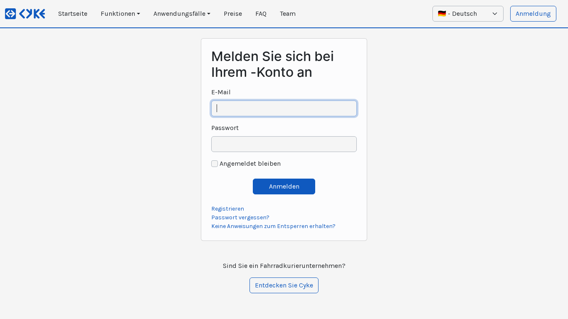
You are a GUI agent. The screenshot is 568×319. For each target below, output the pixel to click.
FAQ (261, 13)
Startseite (72, 13)
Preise (233, 13)
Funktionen (118, 13)
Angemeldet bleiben (250, 163)
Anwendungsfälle (179, 13)
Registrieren (227, 208)
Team (288, 13)
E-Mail (221, 92)
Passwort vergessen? (240, 217)
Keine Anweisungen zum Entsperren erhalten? (273, 226)
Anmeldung (533, 13)
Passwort (225, 128)
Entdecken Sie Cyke (284, 285)
